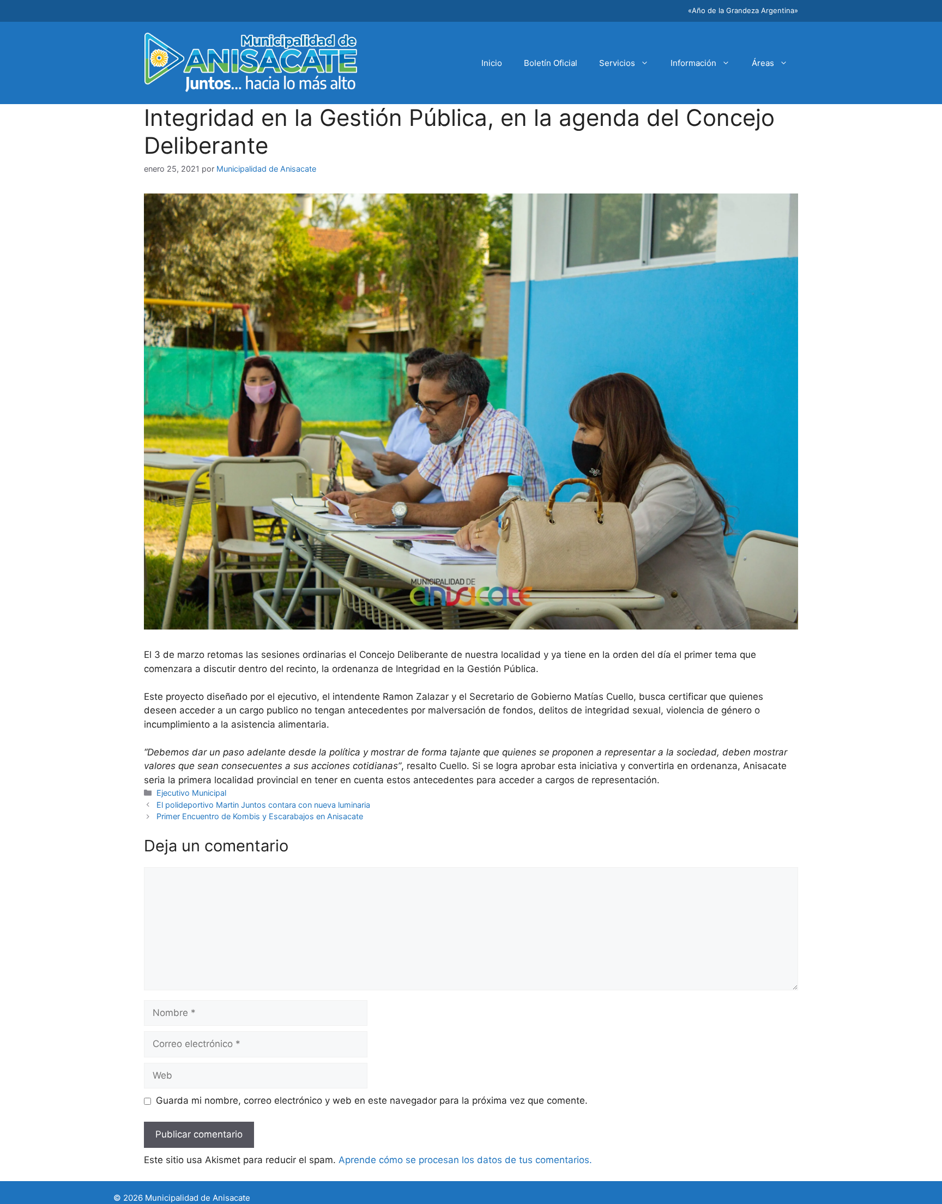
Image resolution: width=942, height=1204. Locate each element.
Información (693, 63)
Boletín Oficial (550, 63)
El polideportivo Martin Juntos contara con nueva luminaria (263, 804)
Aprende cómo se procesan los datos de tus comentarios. (465, 1159)
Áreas (763, 63)
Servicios (617, 63)
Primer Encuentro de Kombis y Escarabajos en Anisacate (259, 816)
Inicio (491, 63)
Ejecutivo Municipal (191, 792)
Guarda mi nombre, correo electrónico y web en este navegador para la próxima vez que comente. (372, 1100)
